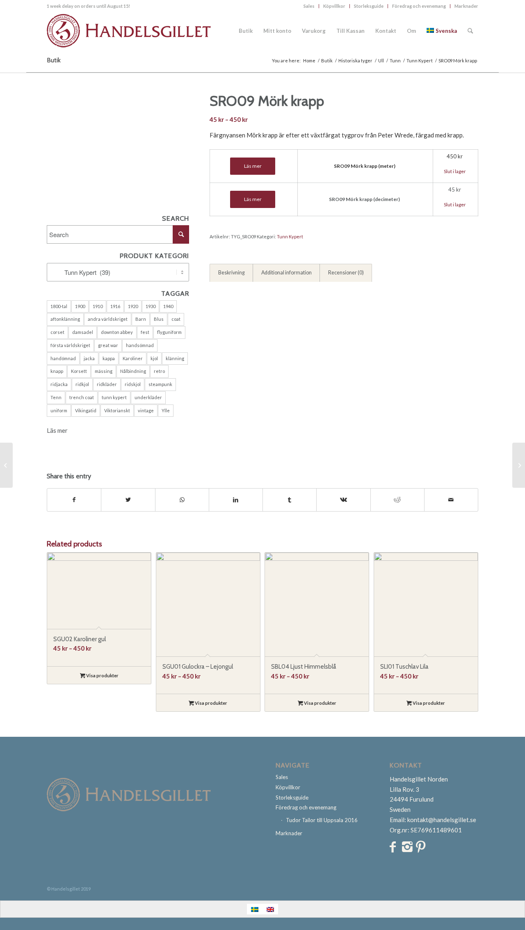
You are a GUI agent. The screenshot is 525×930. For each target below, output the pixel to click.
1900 (80, 306)
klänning (175, 358)
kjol (154, 358)
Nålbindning (133, 371)
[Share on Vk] (343, 500)
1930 (150, 306)
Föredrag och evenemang (419, 6)
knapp (56, 371)
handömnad (63, 358)
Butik (54, 60)
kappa (109, 358)
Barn (140, 319)
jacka (89, 358)
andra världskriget (108, 319)
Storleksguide (368, 6)
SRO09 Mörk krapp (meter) (364, 166)
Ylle (166, 410)
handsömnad (140, 345)
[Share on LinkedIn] (235, 500)
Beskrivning (231, 273)
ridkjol (82, 384)
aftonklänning (65, 319)
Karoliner (133, 358)
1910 (98, 306)
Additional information (286, 273)
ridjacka (59, 384)
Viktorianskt (117, 410)
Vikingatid (85, 410)
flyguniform (169, 332)
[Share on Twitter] (128, 500)
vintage (146, 410)
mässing (103, 371)
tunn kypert (114, 397)
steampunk (160, 384)
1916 (115, 306)
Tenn (56, 397)
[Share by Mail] (451, 500)
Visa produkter (102, 675)
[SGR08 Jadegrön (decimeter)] (518, 465)
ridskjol (133, 384)
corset (57, 332)
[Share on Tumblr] (289, 500)
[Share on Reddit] (397, 500)
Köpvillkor (334, 6)
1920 (133, 306)
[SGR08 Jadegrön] (6, 465)
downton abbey (117, 332)
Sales (309, 6)
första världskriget (70, 345)
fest (145, 332)
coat (175, 319)
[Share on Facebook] (74, 500)
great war (108, 345)
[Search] (470, 30)
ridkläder (107, 384)
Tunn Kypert (290, 236)
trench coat (81, 397)
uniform (58, 410)
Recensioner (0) (346, 273)
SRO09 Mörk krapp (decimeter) (364, 199)
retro (159, 371)
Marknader (466, 6)
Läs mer (57, 430)
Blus (159, 319)
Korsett (79, 371)
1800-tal (58, 306)
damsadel (82, 332)
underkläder (148, 397)
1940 (168, 306)
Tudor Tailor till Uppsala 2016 (322, 820)
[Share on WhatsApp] (182, 500)
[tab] (231, 273)
